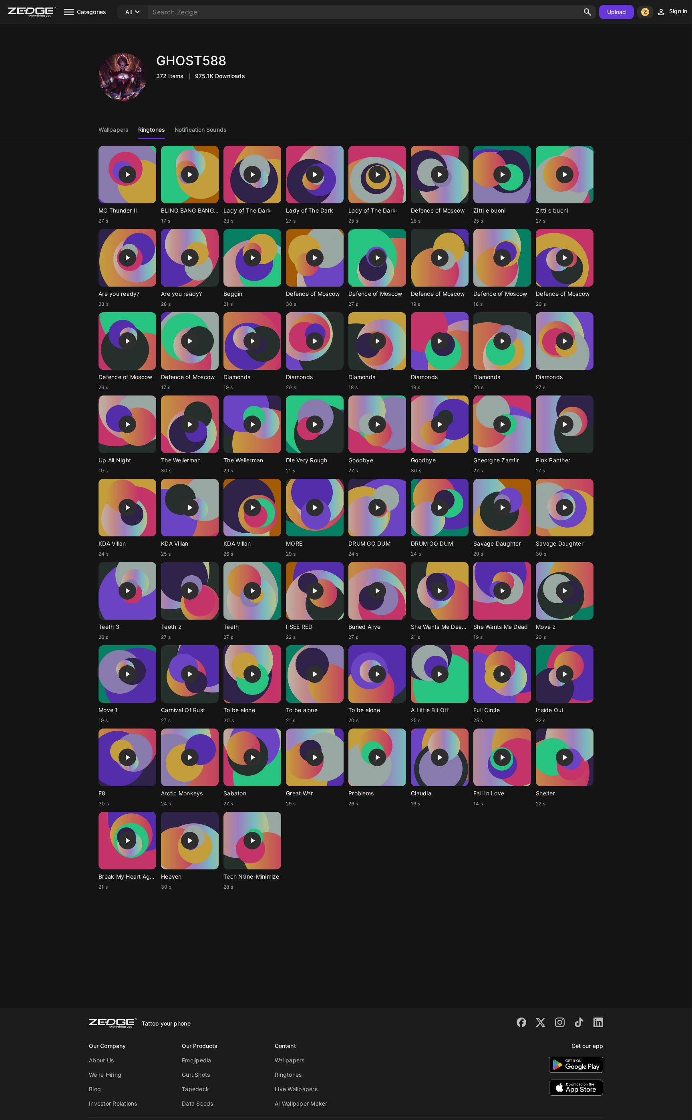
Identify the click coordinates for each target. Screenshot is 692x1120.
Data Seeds (197, 1103)
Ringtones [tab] (151, 129)
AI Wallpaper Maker (301, 1103)
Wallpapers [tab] (114, 129)
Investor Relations (113, 1103)
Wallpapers (290, 1060)
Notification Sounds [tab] (201, 129)
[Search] (587, 12)
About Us (101, 1060)
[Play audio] (127, 174)
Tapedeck (195, 1089)
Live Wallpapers (296, 1089)
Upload (616, 11)
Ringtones (288, 1074)
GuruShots (196, 1074)
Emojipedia (196, 1060)
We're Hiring (105, 1074)
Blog (95, 1089)
